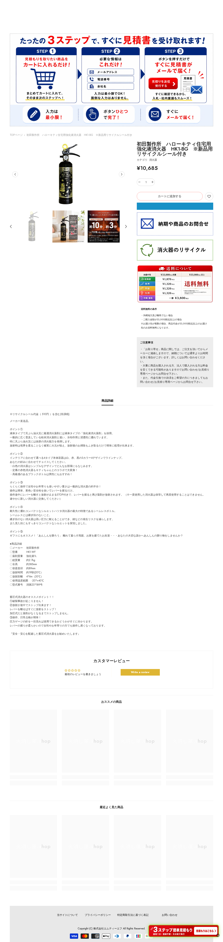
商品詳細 (107, 401)
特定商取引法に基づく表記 (133, 915)
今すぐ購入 (175, 206)
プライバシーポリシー (98, 915)
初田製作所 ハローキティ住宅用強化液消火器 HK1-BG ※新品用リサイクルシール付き (175, 149)
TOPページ (16, 135)
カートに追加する (169, 196)
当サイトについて (67, 915)
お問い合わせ (169, 915)
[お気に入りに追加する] (209, 196)
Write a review (140, 672)
